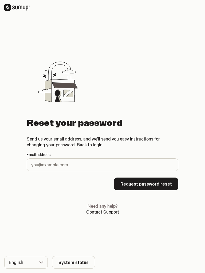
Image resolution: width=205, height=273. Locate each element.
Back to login (89, 144)
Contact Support (102, 212)
